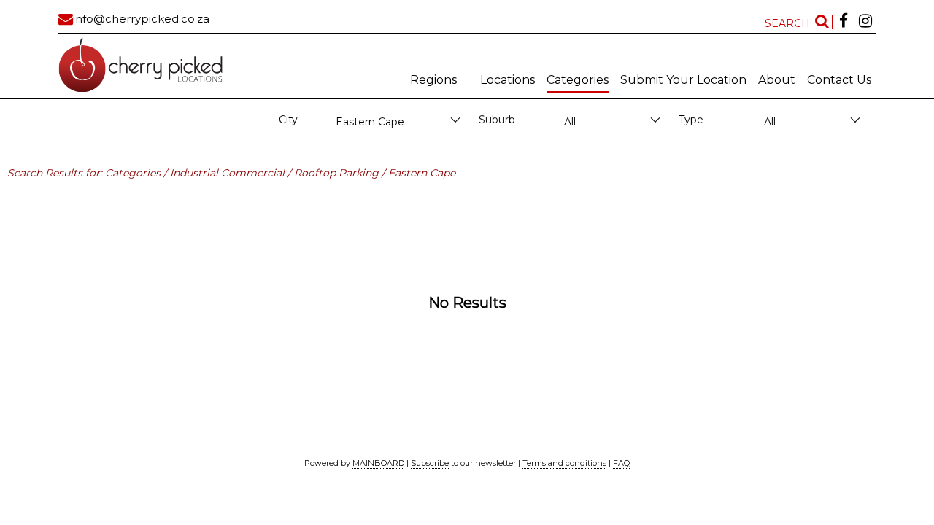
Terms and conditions (564, 463)
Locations (507, 80)
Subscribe (430, 463)
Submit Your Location (683, 80)
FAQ (621, 463)
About (776, 80)
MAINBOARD (378, 463)
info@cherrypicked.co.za (141, 19)
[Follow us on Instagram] (865, 22)
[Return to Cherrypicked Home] (156, 65)
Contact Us (839, 80)
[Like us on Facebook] (843, 22)
